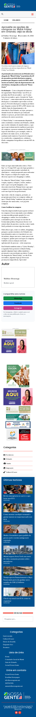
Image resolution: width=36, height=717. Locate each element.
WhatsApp (18, 298)
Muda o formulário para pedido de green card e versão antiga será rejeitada (17, 537)
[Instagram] (19, 712)
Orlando (16, 20)
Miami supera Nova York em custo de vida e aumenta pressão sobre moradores (17, 558)
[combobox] (18, 619)
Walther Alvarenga (11, 278)
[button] (32, 14)
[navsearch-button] (3, 14)
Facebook (18, 303)
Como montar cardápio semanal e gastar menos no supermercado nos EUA (17, 516)
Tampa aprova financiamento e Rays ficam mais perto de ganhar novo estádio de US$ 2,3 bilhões (17, 579)
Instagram (18, 308)
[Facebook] (16, 712)
